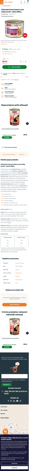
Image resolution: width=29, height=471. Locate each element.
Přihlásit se (7, 384)
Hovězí (16, 279)
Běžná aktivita (18, 273)
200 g (16, 283)
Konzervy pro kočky (19, 263)
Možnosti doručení (8, 53)
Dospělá (17, 269)
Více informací (4, 44)
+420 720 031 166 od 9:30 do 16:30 (15, 392)
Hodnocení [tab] (21, 154)
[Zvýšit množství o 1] (26, 61)
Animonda (16, 79)
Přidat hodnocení (14, 304)
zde (14, 459)
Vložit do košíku (16, 67)
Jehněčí (20, 279)
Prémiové (17, 276)
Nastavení (14, 463)
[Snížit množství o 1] (21, 61)
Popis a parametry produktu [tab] (8, 154)
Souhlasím (14, 467)
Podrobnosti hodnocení (7, 16)
